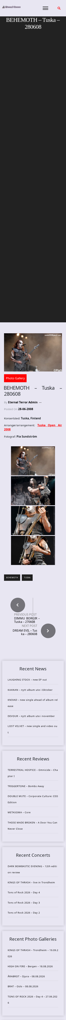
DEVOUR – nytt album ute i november (31, 716)
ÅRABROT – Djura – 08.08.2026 (26, 976)
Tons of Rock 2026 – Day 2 (24, 912)
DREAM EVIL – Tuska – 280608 (25, 632)
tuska (27, 577)
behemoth (12, 577)
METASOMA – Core (19, 812)
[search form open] (59, 8)
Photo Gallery (15, 378)
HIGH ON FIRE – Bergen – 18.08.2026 (30, 966)
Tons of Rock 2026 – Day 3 (24, 902)
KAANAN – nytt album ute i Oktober (30, 689)
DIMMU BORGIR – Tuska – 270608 (27, 620)
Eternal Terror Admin (23, 402)
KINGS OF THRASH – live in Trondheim (31, 882)
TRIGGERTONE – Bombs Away (26, 786)
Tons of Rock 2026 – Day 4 (24, 892)
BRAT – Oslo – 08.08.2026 (23, 986)
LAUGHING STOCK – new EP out (27, 679)
